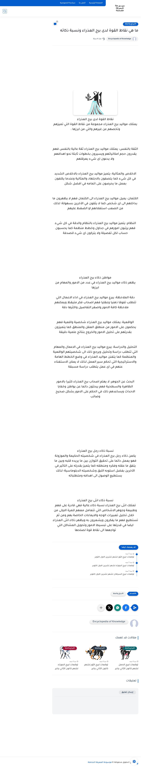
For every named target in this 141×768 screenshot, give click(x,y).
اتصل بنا (82, 3)
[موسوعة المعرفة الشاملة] (119, 8)
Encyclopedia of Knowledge (119, 39)
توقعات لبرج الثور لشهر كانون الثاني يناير (96, 667)
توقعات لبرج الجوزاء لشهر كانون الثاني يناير (66, 667)
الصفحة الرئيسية (96, 3)
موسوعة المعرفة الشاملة (100, 762)
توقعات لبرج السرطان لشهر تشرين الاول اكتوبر (112, 574)
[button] (125, 607)
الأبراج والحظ (130, 24)
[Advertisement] (95, 71)
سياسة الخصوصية (67, 3)
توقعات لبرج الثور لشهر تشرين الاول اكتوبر (114, 557)
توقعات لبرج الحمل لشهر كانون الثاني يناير (126, 667)
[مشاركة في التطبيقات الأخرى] (101, 607)
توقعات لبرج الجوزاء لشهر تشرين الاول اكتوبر (113, 566)
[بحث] (5, 11)
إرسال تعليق (127, 692)
